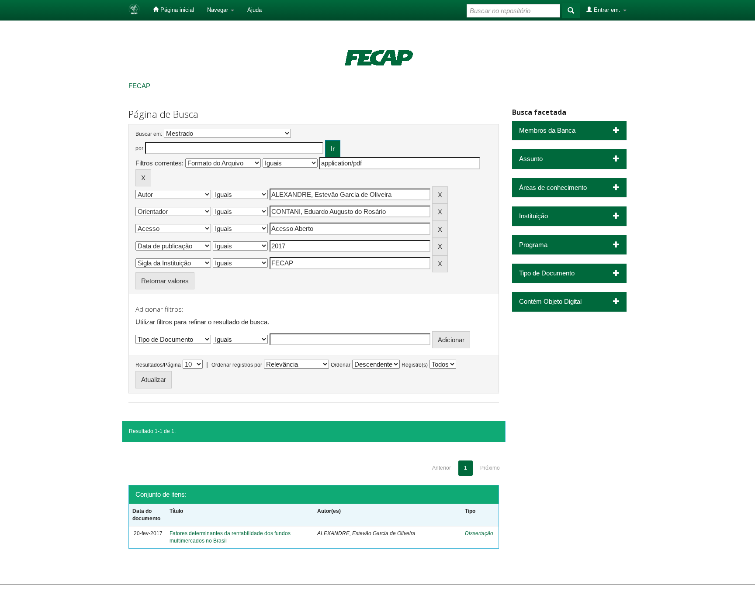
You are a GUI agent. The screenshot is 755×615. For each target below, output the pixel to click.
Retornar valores (165, 281)
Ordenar (340, 365)
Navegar (218, 10)
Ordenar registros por (236, 365)
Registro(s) (415, 365)
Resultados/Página (158, 365)
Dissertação (479, 533)
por (139, 148)
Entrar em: (607, 10)
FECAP (139, 85)
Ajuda (254, 10)
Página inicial (176, 10)
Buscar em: (148, 134)
